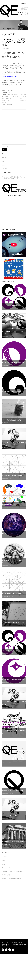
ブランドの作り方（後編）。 (10, 305)
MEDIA (3, 161)
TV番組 (8, 94)
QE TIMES (4, 857)
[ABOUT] (3, 950)
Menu (24, 3)
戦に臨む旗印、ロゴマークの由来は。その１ (14, 391)
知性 (6, 102)
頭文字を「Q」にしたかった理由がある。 (13, 790)
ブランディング (6, 867)
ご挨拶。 (4, 860)
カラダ (6, 96)
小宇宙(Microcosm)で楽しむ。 (11, 76)
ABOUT (4, 158)
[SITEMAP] (9, 950)
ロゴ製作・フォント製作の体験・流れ (11, 878)
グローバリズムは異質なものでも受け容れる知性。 (14, 42)
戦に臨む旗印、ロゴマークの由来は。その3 (13, 679)
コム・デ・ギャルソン (15, 96)
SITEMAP (4, 165)
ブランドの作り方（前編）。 (10, 651)
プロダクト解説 (6, 875)
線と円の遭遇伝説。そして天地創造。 (12, 593)
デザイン (8, 98)
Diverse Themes (6, 946)
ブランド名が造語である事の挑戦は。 (12, 420)
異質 (3, 102)
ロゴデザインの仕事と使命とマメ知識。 (12, 475)
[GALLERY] (13, 950)
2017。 (4, 533)
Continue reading (9, 90)
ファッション (19, 98)
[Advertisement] (14, 127)
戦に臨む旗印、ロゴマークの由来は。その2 (13, 362)
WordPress (12, 944)
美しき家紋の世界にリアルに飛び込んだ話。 (14, 622)
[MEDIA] (6, 950)
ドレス (13, 98)
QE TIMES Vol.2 (7, 762)
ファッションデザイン (19, 100)
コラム (9, 92)
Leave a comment (7, 104)
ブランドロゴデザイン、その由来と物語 (12, 871)
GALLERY (4, 168)
